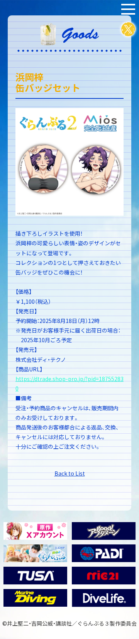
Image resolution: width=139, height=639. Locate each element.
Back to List (69, 473)
